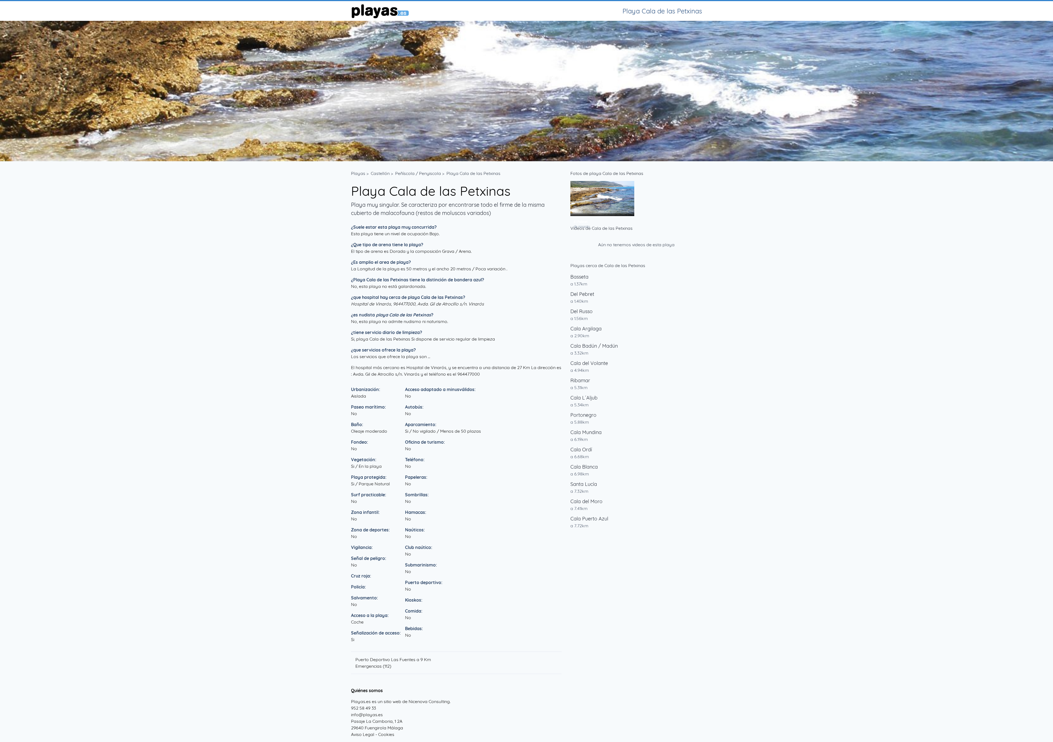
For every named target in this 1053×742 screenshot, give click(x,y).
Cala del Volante (589, 363)
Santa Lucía (583, 484)
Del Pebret (582, 294)
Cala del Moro (586, 501)
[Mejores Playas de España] (380, 11)
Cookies (386, 734)
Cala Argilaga (586, 328)
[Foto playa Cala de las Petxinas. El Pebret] (602, 198)
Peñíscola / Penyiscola (418, 173)
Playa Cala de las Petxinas (473, 173)
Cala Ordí (581, 449)
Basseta (579, 277)
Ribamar (580, 380)
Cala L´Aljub (584, 398)
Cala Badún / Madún (594, 346)
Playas (358, 173)
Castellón (380, 173)
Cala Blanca (584, 467)
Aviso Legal (362, 734)
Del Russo (581, 311)
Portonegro (583, 415)
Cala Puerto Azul (589, 519)
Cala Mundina (586, 432)
